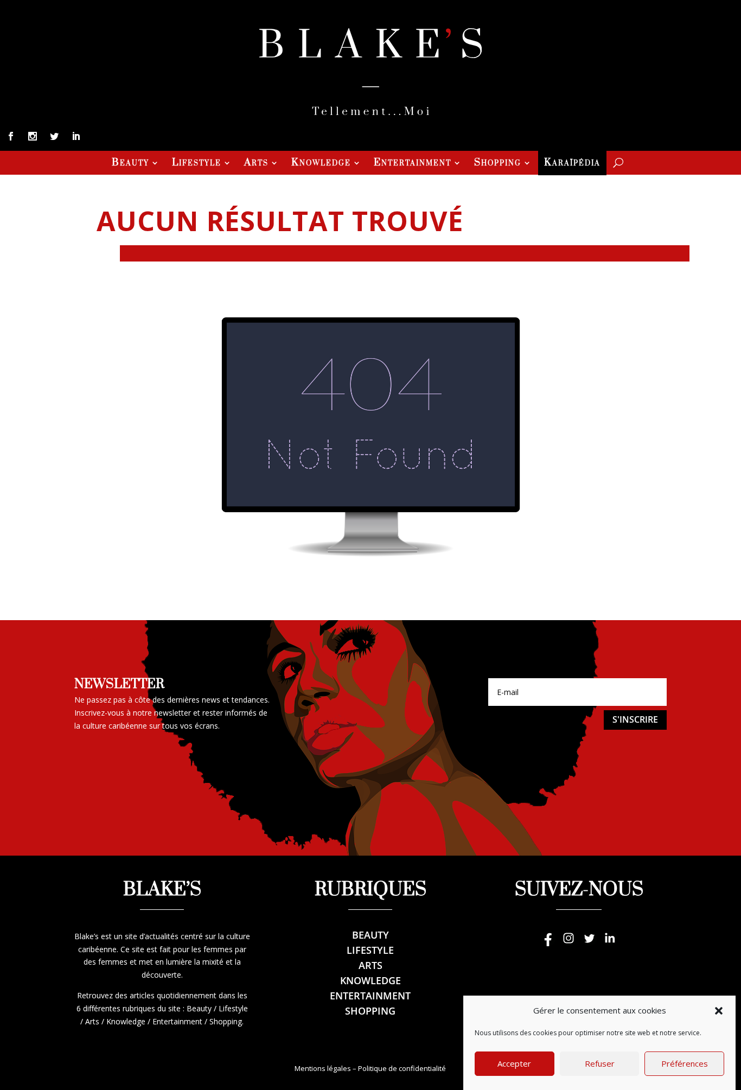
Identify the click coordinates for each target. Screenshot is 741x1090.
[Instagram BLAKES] (568, 943)
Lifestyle (196, 164)
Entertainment (412, 164)
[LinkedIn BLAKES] (610, 943)
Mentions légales (323, 1068)
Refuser (600, 1064)
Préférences (684, 1064)
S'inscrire (635, 719)
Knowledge (321, 164)
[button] (718, 1010)
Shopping (497, 164)
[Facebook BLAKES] (548, 943)
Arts (256, 164)
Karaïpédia (572, 164)
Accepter (514, 1064)
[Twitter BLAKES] (589, 943)
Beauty (130, 164)
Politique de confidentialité (402, 1068)
